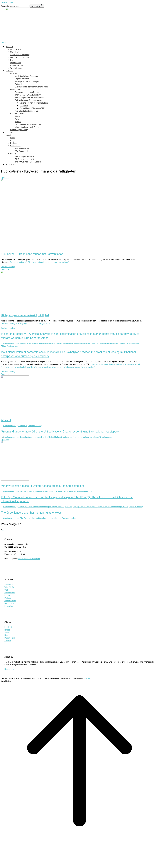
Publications (15, 145)
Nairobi (7, 629)
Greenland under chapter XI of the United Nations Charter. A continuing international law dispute (60, 431)
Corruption (24, 105)
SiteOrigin (88, 678)
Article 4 (6, 420)
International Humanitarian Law (28, 94)
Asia (17, 119)
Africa (17, 116)
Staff (12, 60)
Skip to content (7, 2)
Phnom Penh (9, 637)
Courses (9, 132)
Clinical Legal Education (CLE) (32, 108)
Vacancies (8, 584)
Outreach (18, 84)
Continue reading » (39, 262)
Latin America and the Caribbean (28, 124)
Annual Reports (16, 65)
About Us (9, 46)
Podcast (13, 143)
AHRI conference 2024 (24, 159)
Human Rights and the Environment (29, 97)
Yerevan (7, 640)
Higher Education (22, 78)
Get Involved (11, 164)
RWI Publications (22, 148)
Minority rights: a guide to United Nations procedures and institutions (43, 486)
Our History (15, 52)
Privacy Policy (10, 600)
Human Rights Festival (24, 156)
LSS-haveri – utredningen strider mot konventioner (32, 254)
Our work (9, 70)
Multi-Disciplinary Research (26, 76)
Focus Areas (15, 89)
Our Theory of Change (19, 57)
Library (7, 595)
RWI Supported (21, 151)
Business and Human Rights (27, 92)
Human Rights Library (19, 129)
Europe (18, 121)
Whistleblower (16, 68)
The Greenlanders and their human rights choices (31, 512)
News (12, 137)
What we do (15, 73)
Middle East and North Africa (27, 127)
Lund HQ (8, 627)
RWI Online (9, 603)
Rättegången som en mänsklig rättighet (25, 315)
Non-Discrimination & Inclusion (28, 110)
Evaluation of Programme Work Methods (31, 86)
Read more (9, 669)
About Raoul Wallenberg (20, 54)
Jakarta (7, 632)
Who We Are (15, 49)
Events (13, 153)
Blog (12, 140)
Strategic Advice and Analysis (27, 81)
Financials (8, 606)
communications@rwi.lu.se (29, 558)
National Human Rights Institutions (34, 102)
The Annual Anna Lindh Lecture (28, 161)
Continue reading (8, 266)
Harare (7, 635)
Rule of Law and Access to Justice (29, 100)
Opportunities (15, 62)
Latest (8, 135)
